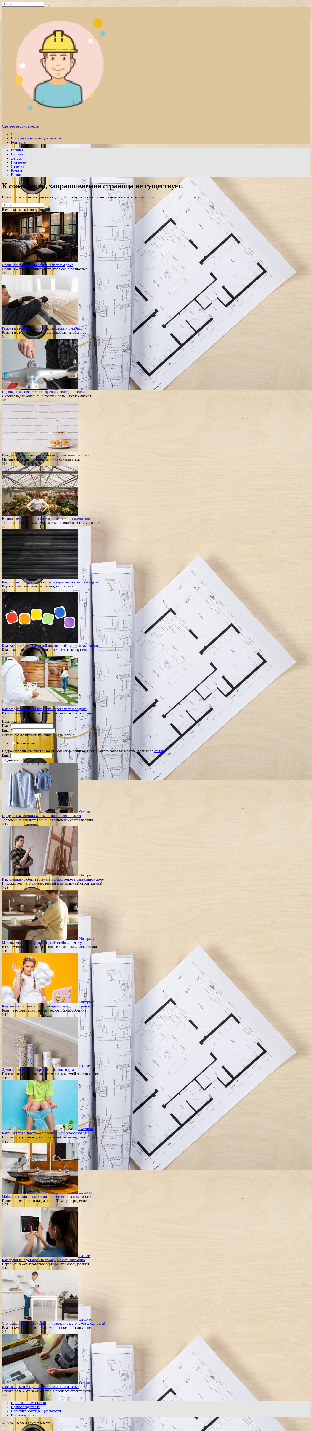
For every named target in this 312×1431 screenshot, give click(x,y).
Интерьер (18, 162)
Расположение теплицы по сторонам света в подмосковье (47, 519)
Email (7, 730)
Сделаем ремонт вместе (20, 126)
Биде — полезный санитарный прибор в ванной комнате (46, 1006)
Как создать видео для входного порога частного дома (44, 709)
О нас (15, 134)
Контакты (18, 142)
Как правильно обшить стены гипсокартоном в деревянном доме (53, 879)
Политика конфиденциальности (36, 138)
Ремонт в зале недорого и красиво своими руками (41, 328)
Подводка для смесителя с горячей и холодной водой (43, 392)
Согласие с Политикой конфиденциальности (38, 735)
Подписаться (13, 760)
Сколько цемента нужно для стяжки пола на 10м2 (40, 1387)
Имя (6, 726)
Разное (16, 175)
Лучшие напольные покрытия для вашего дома (38, 1070)
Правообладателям (25, 1407)
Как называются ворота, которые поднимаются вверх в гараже (51, 582)
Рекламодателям (23, 1415)
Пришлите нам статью (28, 1403)
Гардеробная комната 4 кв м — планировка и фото (41, 816)
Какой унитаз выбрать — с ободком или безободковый (44, 1133)
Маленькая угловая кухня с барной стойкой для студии (44, 943)
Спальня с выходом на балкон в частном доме (37, 265)
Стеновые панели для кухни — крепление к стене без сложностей (53, 1323)
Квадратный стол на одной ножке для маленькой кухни (45, 455)
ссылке (159, 751)
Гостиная (18, 154)
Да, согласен (25, 743)
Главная (17, 150)
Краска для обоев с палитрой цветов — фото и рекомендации (50, 645)
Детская (17, 158)
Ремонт (16, 171)
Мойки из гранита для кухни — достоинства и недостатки (47, 1196)
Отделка (17, 166)
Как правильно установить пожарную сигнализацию (43, 1260)
